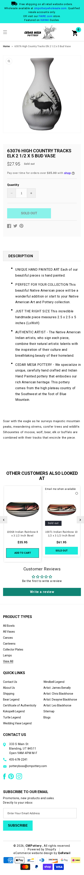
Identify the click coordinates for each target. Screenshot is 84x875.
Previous (3, 519)
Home (6, 46)
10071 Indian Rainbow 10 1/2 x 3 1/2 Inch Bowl (61, 533)
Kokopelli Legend (14, 711)
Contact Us (10, 681)
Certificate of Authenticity (19, 705)
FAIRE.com (45, 16)
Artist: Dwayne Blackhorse (60, 699)
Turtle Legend (12, 717)
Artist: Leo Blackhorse (57, 705)
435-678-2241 (18, 759)
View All (8, 661)
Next (80, 519)
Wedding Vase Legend (17, 723)
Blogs (47, 717)
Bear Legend (11, 699)
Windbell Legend (53, 681)
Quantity (13, 184)
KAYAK (45, 20)
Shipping (8, 693)
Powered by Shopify (42, 849)
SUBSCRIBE (18, 825)
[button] (5, 32)
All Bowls (9, 625)
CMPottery (33, 845)
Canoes (8, 637)
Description (20, 256)
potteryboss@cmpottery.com (28, 766)
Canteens (9, 643)
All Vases (9, 631)
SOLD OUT (61, 550)
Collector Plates (13, 649)
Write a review (42, 592)
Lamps (7, 655)
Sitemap (48, 711)
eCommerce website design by (35, 853)
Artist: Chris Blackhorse (58, 693)
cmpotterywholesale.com (50, 8)
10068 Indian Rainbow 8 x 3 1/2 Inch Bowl (22, 533)
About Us (9, 687)
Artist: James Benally (57, 687)
